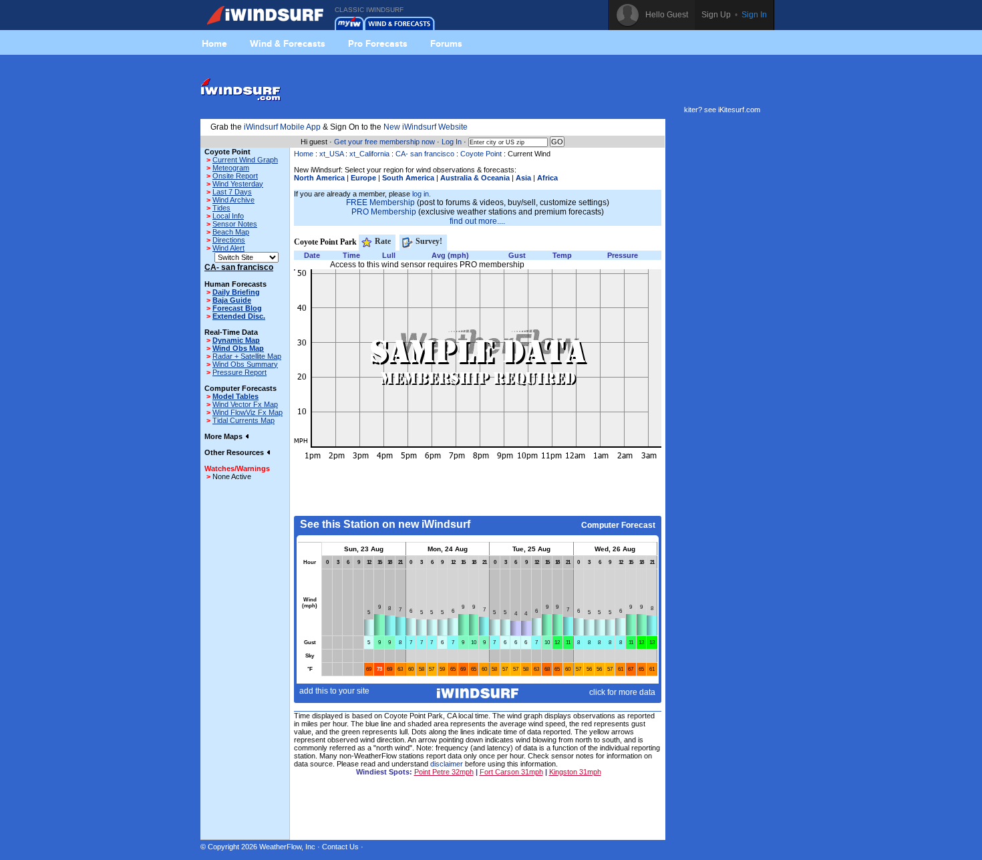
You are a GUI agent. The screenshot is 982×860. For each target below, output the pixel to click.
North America (319, 178)
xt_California (369, 154)
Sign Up (716, 14)
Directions (228, 240)
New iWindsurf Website (425, 127)
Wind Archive (233, 200)
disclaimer (446, 764)
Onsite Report (235, 176)
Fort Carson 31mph (511, 772)
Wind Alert (228, 248)
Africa (547, 178)
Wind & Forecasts (287, 43)
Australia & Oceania (475, 178)
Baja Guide (231, 300)
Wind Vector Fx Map (245, 404)
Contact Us (340, 847)
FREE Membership (380, 202)
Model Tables (235, 396)
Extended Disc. (238, 316)
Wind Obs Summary (245, 364)
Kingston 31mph (575, 772)
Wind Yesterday (237, 184)
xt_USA (331, 154)
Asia (523, 178)
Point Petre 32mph (444, 772)
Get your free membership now (384, 142)
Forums (446, 43)
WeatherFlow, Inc (287, 847)
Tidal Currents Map (243, 420)
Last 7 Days (232, 192)
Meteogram (230, 168)
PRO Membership (383, 212)
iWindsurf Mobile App (282, 127)
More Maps (224, 436)
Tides (221, 208)
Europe (363, 178)
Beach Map (230, 232)
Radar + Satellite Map (246, 356)
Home (214, 43)
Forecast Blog (237, 308)
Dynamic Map (236, 340)
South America (408, 178)
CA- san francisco (424, 154)
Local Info (228, 216)
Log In (452, 142)
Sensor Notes (234, 224)
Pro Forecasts (377, 43)
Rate (382, 241)
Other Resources (235, 452)
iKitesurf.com (739, 110)
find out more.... (477, 221)
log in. (421, 194)
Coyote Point (481, 154)
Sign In (754, 14)
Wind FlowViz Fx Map (247, 412)
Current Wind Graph (245, 160)
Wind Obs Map (238, 348)
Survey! (428, 241)
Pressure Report (239, 372)
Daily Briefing (236, 292)
